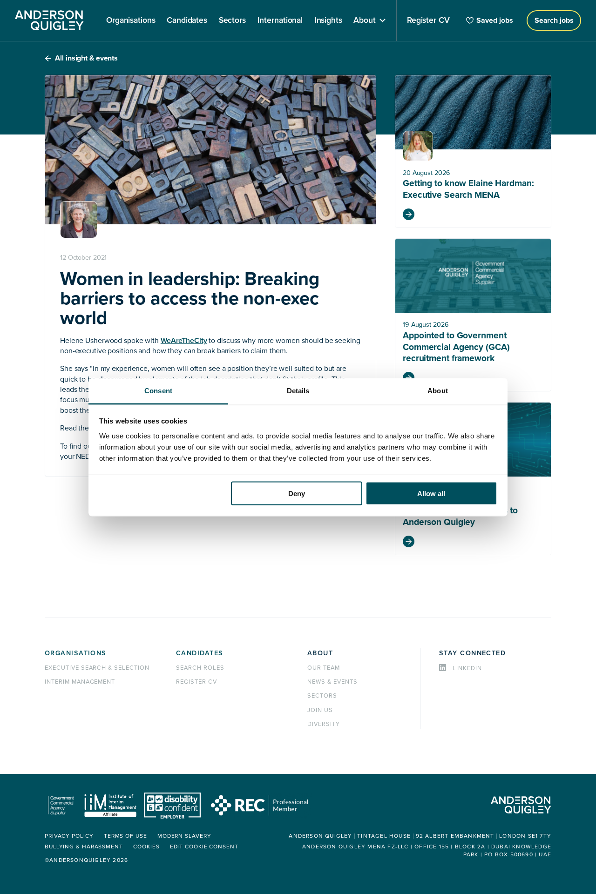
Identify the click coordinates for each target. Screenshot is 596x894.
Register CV (196, 682)
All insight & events (86, 58)
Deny (296, 493)
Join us (320, 710)
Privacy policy (69, 836)
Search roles (200, 668)
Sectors (322, 695)
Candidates (199, 653)
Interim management (80, 682)
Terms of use (125, 836)
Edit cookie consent (204, 846)
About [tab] (437, 390)
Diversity (323, 724)
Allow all (431, 493)
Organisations (76, 653)
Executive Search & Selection (97, 668)
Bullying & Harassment (84, 846)
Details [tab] (298, 390)
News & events (332, 682)
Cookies (146, 846)
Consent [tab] (158, 390)
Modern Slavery (184, 836)
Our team (323, 668)
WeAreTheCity (184, 340)
